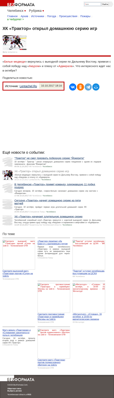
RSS (29, 395)
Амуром (34, 66)
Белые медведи (14, 61)
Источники (37, 16)
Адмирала (65, 66)
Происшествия (68, 16)
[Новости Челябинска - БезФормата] (18, 3)
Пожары (85, 16)
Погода (51, 16)
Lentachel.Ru (28, 86)
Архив (24, 16)
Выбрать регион (14, 391)
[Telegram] (88, 87)
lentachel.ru (12, 52)
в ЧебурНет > (15, 19)
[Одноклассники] (80, 87)
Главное (12, 16)
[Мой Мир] (95, 87)
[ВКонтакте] (72, 87)
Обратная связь (14, 389)
